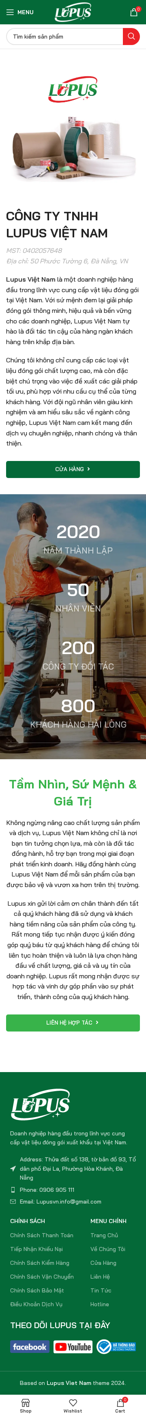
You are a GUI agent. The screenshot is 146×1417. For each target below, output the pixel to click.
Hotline (99, 1304)
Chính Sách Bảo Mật (37, 1290)
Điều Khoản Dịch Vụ (36, 1304)
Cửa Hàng (103, 1262)
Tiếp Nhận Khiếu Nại (36, 1249)
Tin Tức (101, 1290)
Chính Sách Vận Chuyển (42, 1276)
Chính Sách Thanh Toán (41, 1235)
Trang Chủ (104, 1235)
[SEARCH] (131, 36)
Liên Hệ (100, 1276)
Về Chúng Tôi (107, 1249)
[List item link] (73, 1189)
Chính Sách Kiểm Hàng (39, 1262)
